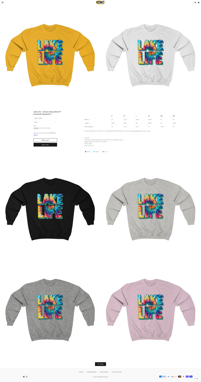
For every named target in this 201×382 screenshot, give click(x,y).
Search (81, 372)
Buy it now (45, 144)
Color (36, 118)
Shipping (36, 128)
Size (36, 122)
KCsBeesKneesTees (103, 377)
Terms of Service (117, 372)
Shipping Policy (92, 372)
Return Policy (104, 372)
